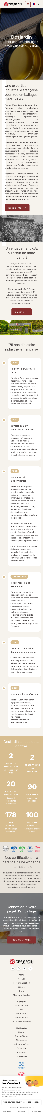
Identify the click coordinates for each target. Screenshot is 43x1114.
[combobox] (35, 4)
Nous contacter (17, 208)
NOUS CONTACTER (21, 940)
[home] (13, 4)
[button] (28, 4)
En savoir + (21, 312)
